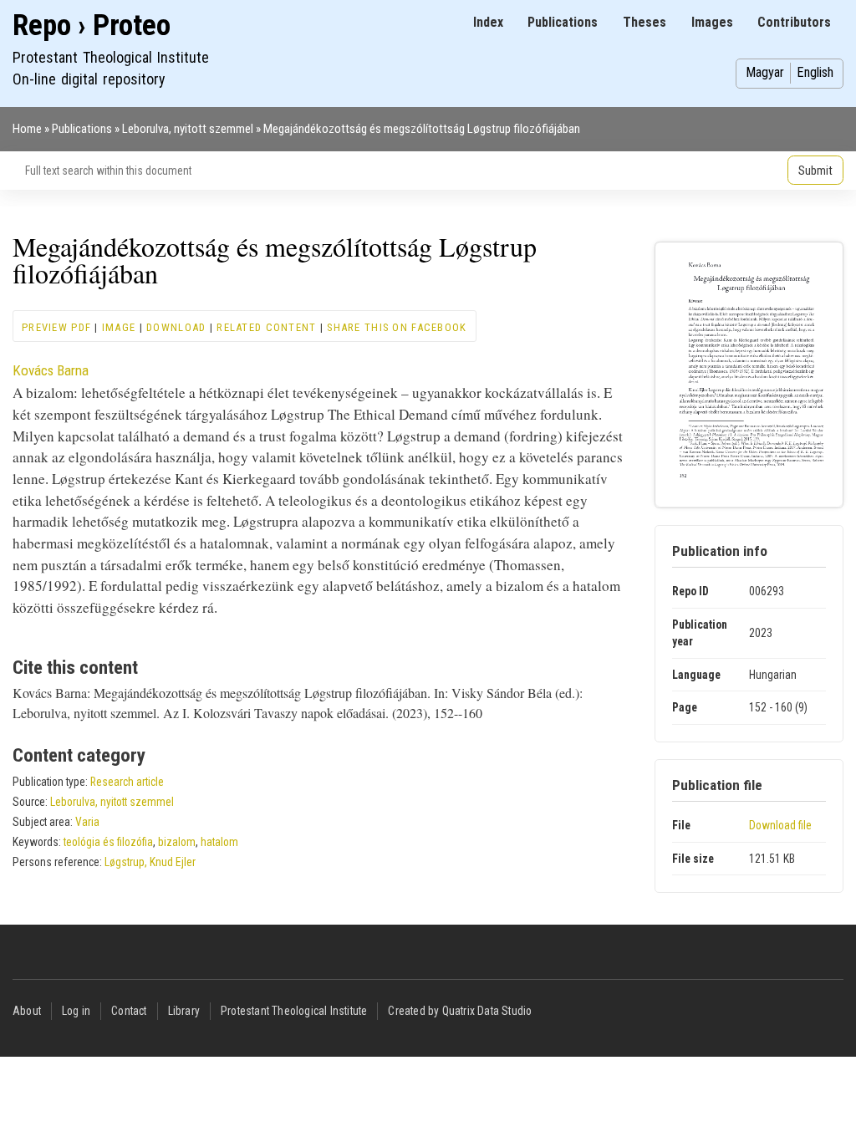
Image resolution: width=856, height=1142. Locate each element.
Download (176, 327)
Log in (76, 1010)
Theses (644, 22)
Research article (127, 781)
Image (118, 327)
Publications (562, 22)
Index (488, 22)
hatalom (219, 842)
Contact (128, 1010)
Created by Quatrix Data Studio (460, 1010)
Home (27, 128)
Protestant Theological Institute (294, 1010)
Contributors (794, 22)
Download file (780, 825)
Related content (266, 327)
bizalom (177, 842)
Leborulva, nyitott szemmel (187, 128)
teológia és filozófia (108, 842)
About (27, 1010)
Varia (87, 821)
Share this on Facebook (396, 327)
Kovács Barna (51, 370)
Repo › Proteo (92, 25)
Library (184, 1010)
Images (712, 22)
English (815, 72)
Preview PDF (56, 327)
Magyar (765, 72)
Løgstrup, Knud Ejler (150, 862)
